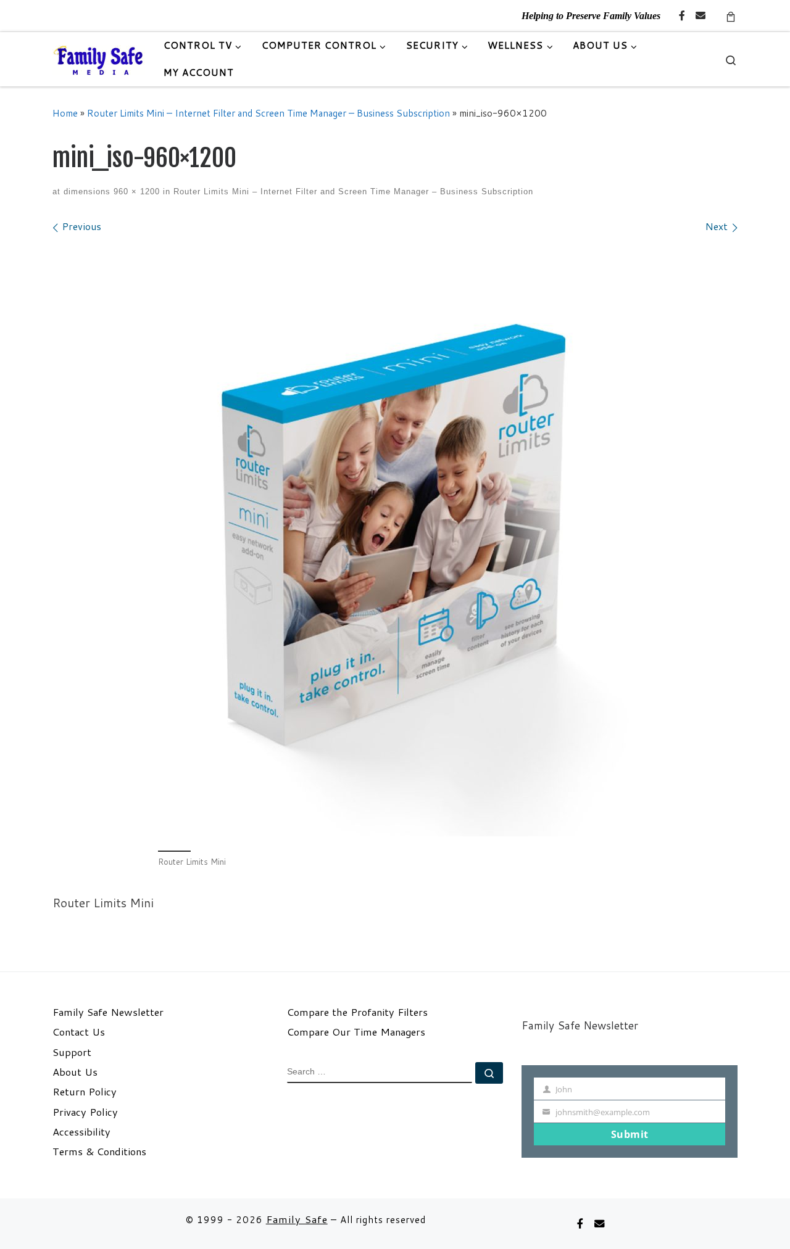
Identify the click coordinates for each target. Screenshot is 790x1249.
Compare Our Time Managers (356, 1032)
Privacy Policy (85, 1112)
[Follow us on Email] (700, 15)
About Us (75, 1072)
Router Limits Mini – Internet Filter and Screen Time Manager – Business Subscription (268, 113)
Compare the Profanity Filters (357, 1012)
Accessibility (81, 1132)
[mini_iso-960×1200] (395, 540)
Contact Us (78, 1032)
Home (65, 113)
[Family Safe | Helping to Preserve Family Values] (98, 59)
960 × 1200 (135, 191)
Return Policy (84, 1092)
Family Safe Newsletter (108, 1012)
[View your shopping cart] (731, 15)
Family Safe (297, 1219)
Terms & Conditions (99, 1151)
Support (71, 1052)
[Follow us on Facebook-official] (682, 15)
